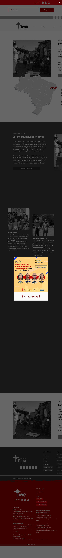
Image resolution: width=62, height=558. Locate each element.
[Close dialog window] (59, 2)
